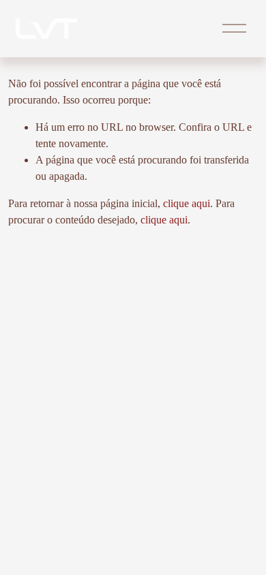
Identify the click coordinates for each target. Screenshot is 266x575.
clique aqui (186, 203)
